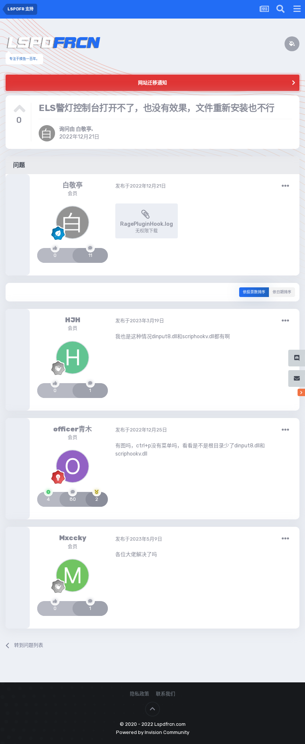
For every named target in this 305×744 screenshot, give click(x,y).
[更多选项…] (285, 186)
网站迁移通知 (152, 82)
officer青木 (72, 429)
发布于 (140, 186)
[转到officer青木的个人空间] (72, 466)
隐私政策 (139, 693)
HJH (72, 320)
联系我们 (165, 693)
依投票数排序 (254, 292)
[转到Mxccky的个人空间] (72, 575)
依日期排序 (282, 292)
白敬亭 (84, 129)
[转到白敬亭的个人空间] (47, 133)
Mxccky (72, 538)
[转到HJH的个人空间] (72, 357)
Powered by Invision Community (152, 732)
